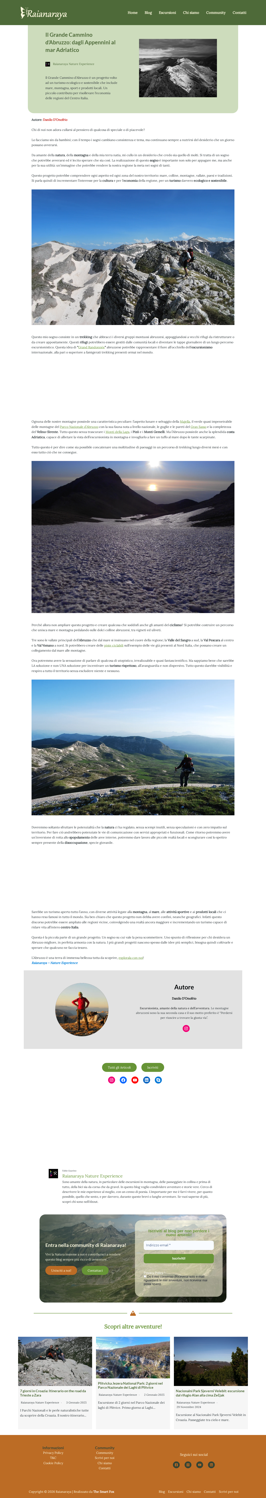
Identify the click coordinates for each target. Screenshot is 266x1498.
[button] (61, 1270)
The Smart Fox (103, 1492)
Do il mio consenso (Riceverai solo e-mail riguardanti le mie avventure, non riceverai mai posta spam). (175, 1280)
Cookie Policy (53, 1463)
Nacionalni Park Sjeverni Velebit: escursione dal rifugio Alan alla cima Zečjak (210, 1393)
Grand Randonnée (91, 347)
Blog (162, 1492)
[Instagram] (188, 1464)
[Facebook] (176, 1464)
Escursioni (175, 1492)
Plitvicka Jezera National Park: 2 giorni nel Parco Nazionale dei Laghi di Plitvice (130, 1385)
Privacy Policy (53, 1453)
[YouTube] (199, 1464)
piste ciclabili (113, 645)
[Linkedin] (211, 1464)
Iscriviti (152, 1067)
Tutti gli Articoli (119, 1067)
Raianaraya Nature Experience (92, 1176)
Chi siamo (105, 1463)
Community (104, 1453)
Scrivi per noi (105, 1458)
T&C (53, 1458)
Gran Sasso (198, 427)
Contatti (105, 1468)
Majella (185, 421)
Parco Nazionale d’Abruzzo (79, 427)
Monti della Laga (117, 432)
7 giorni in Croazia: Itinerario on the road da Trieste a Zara (53, 1393)
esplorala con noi (131, 958)
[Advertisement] (133, 387)
